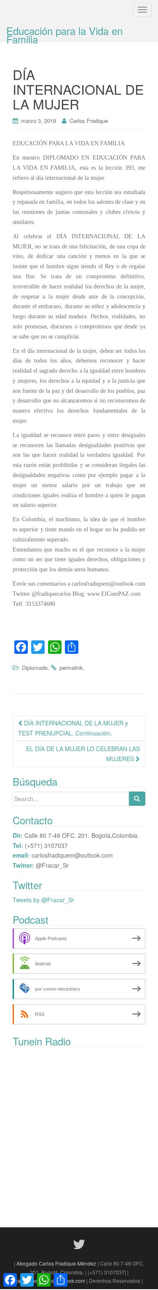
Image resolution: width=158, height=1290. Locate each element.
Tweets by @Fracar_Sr (43, 900)
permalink (71, 668)
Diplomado (35, 668)
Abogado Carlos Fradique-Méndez (56, 1263)
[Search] (137, 799)
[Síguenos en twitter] (79, 1243)
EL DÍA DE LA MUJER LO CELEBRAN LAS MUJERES (83, 753)
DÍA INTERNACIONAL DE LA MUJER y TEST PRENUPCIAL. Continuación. (73, 728)
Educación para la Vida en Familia (64, 32)
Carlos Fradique (89, 121)
